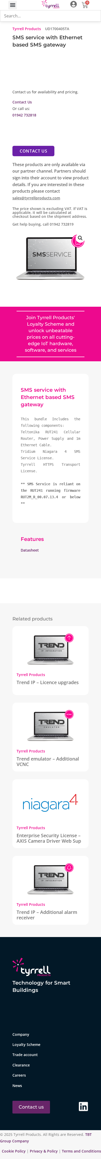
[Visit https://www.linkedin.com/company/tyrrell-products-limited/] (83, 1106)
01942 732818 (24, 115)
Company (20, 1034)
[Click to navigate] (73, 4)
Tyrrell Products (26, 28)
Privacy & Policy (44, 1151)
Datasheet (30, 550)
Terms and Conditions (81, 1151)
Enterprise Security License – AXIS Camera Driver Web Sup (49, 838)
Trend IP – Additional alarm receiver (47, 915)
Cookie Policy (14, 1151)
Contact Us (22, 102)
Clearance (21, 1065)
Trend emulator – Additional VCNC (48, 761)
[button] (12, 5)
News (17, 1085)
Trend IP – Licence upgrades (48, 682)
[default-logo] (51, 5)
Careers (19, 1075)
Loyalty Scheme (26, 1044)
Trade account (25, 1054)
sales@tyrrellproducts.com (36, 197)
